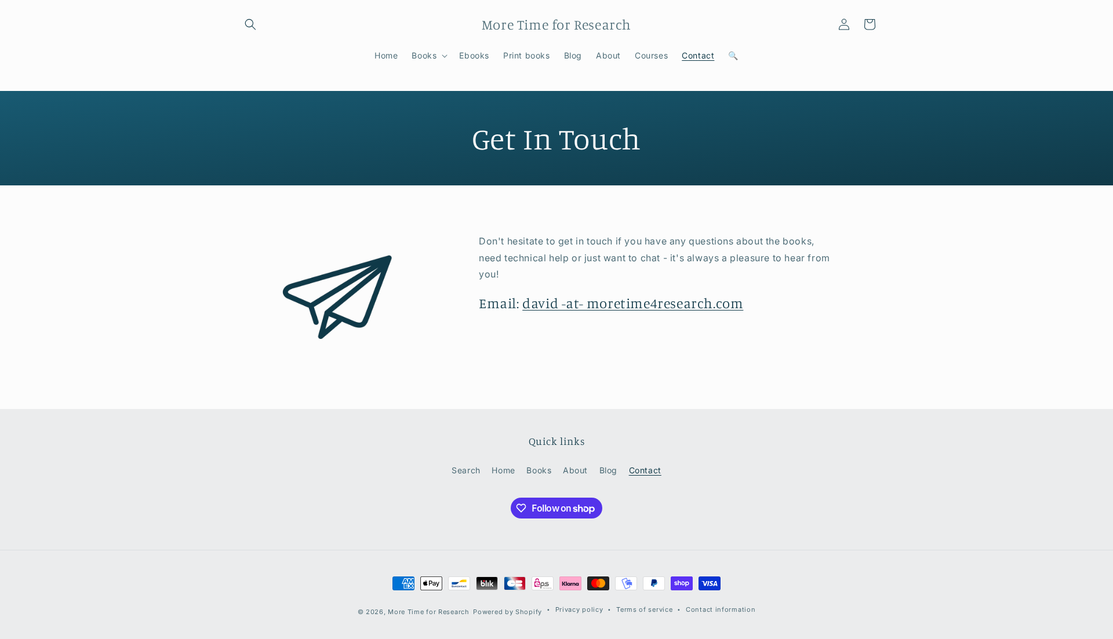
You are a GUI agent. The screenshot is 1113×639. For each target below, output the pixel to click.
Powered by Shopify (507, 612)
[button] (250, 24)
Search (466, 470)
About (575, 470)
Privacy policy (579, 609)
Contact (645, 470)
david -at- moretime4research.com (632, 303)
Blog (608, 470)
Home (503, 470)
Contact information (720, 609)
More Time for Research (428, 612)
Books (538, 470)
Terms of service (644, 609)
